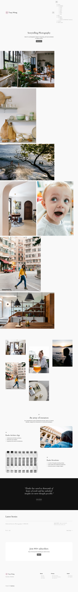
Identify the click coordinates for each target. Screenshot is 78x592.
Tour (64, 524)
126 (9, 530)
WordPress (12, 585)
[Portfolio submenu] (62, 5)
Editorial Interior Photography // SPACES (17, 524)
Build (56, 524)
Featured (58, 524)
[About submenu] (61, 17)
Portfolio (61, 524)
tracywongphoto (64, 523)
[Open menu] (53, 12)
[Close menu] (57, 2)
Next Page (69, 530)
